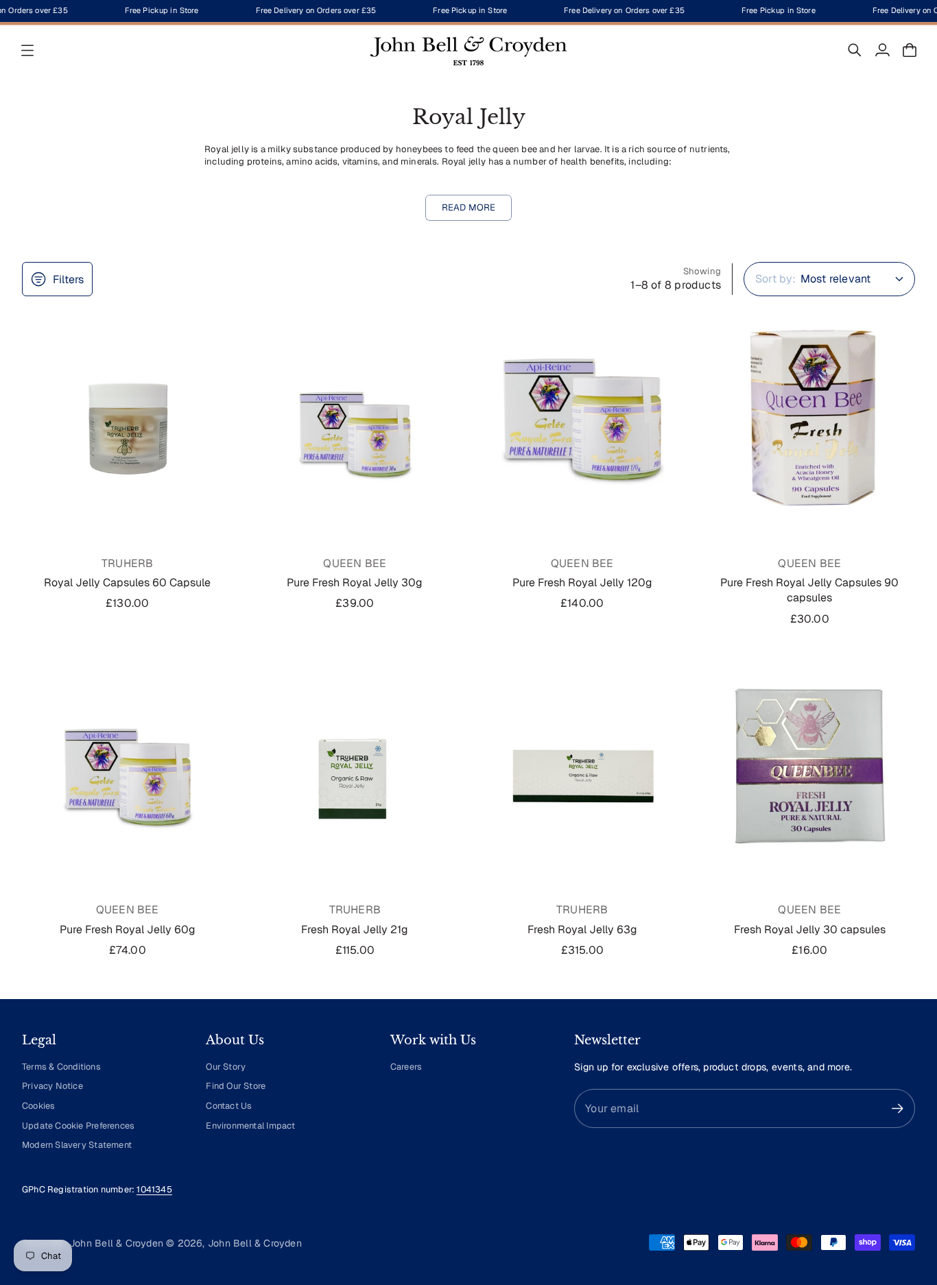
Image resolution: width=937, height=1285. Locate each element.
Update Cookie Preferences (78, 1125)
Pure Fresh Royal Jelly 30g (355, 582)
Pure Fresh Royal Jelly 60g (127, 929)
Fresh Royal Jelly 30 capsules (810, 929)
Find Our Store (235, 1086)
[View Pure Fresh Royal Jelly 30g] (355, 420)
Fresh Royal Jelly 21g (354, 929)
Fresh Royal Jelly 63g (582, 929)
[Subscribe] (897, 1108)
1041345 (154, 1189)
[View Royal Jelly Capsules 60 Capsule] (127, 420)
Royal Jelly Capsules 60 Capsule (127, 582)
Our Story (226, 1066)
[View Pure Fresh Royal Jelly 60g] (127, 767)
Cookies (38, 1106)
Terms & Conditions (61, 1066)
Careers (406, 1066)
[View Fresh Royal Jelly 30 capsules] (810, 767)
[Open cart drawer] (909, 50)
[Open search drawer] (854, 50)
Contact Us (229, 1106)
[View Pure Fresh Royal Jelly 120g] (582, 420)
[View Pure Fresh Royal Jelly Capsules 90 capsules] (810, 420)
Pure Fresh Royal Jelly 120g (582, 582)
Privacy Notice (52, 1086)
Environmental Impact (250, 1125)
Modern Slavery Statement (77, 1145)
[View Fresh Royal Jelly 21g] (355, 767)
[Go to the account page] (882, 50)
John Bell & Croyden (255, 1243)
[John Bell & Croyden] (468, 50)
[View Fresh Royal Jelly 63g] (582, 767)
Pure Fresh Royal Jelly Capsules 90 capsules (809, 590)
